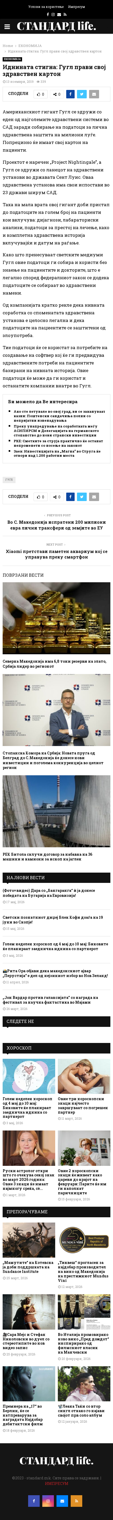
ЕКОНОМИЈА (12, 59)
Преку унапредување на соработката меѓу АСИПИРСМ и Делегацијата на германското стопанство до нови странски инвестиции (56, 430)
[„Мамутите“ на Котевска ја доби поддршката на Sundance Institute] (29, 1240)
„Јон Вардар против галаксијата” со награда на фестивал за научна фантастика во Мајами (50, 1000)
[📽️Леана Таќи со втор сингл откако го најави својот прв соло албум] (84, 1383)
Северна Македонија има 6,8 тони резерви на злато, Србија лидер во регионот (54, 663)
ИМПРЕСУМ (56, 1483)
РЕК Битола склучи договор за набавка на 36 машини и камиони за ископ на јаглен (47, 857)
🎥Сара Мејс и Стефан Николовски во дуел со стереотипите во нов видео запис (26, 1341)
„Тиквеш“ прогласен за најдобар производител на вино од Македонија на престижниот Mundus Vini (83, 1271)
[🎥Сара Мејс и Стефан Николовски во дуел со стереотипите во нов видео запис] (29, 1311)
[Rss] (76, 1501)
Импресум (76, 6)
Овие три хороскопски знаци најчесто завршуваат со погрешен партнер (83, 1105)
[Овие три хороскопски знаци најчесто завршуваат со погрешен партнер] (84, 1076)
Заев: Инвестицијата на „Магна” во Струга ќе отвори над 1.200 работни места (57, 453)
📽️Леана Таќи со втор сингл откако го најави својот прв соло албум (81, 1411)
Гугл (9, 480)
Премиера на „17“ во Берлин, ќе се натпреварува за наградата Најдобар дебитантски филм (23, 1415)
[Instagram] (48, 1501)
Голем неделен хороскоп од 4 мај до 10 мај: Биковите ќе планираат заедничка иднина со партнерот (55, 946)
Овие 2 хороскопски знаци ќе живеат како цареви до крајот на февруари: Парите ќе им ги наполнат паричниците (82, 1181)
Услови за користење (46, 6)
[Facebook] (34, 1501)
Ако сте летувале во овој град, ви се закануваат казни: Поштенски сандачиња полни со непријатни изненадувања (59, 416)
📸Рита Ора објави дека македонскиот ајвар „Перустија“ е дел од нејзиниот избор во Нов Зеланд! (55, 973)
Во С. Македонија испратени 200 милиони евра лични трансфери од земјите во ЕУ (56, 524)
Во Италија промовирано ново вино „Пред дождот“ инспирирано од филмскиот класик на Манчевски (83, 1343)
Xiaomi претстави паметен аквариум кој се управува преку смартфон (56, 554)
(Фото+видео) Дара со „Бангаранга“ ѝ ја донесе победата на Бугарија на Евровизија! (49, 893)
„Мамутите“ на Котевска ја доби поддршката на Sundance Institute (28, 1267)
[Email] (62, 1501)
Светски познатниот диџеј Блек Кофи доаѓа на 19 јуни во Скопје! (53, 920)
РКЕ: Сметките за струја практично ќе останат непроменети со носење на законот (58, 443)
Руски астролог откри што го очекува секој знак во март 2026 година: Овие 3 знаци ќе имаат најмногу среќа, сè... (28, 1179)
